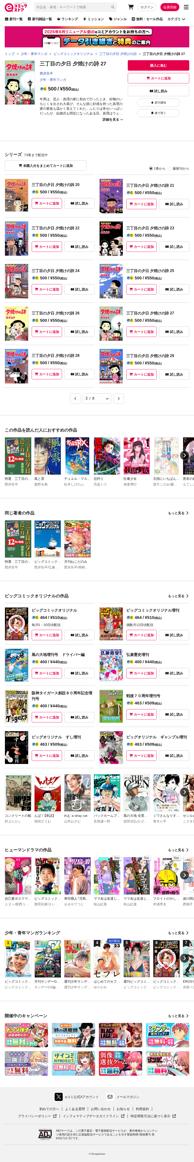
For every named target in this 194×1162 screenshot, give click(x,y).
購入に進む (158, 65)
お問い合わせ (101, 1109)
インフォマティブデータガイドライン (91, 1116)
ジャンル (120, 19)
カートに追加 (161, 78)
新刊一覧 (16, 19)
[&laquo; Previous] (75, 398)
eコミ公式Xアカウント (78, 1098)
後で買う (160, 113)
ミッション (96, 19)
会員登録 (169, 7)
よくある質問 (75, 1109)
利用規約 (142, 1109)
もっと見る (176, 513)
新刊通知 (160, 102)
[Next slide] (184, 455)
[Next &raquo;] (119, 398)
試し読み (161, 91)
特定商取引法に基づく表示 (153, 1116)
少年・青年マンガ (53, 80)
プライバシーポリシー (37, 1116)
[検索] (113, 7)
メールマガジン (128, 1097)
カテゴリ (174, 19)
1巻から (160, 168)
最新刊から (181, 168)
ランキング (70, 19)
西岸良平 (46, 73)
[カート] (131, 7)
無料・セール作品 (149, 19)
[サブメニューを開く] (186, 7)
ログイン (147, 7)
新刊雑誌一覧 (42, 19)
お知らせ (123, 1109)
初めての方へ (49, 1109)
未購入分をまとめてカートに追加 (48, 166)
